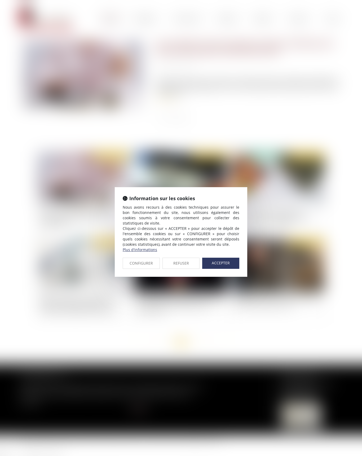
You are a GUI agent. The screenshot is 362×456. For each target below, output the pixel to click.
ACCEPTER (221, 262)
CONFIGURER (141, 263)
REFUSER (181, 263)
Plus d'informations (140, 249)
